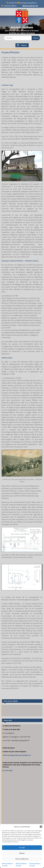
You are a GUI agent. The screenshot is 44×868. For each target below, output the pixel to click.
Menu (24, 45)
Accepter (22, 847)
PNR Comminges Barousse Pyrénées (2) (17, 755)
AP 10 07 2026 (7, 771)
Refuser (22, 853)
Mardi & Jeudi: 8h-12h (30, 6)
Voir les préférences (22, 859)
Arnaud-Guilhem (22, 27)
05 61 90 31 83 (13, 3)
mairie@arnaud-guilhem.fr (28, 3)
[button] (41, 827)
